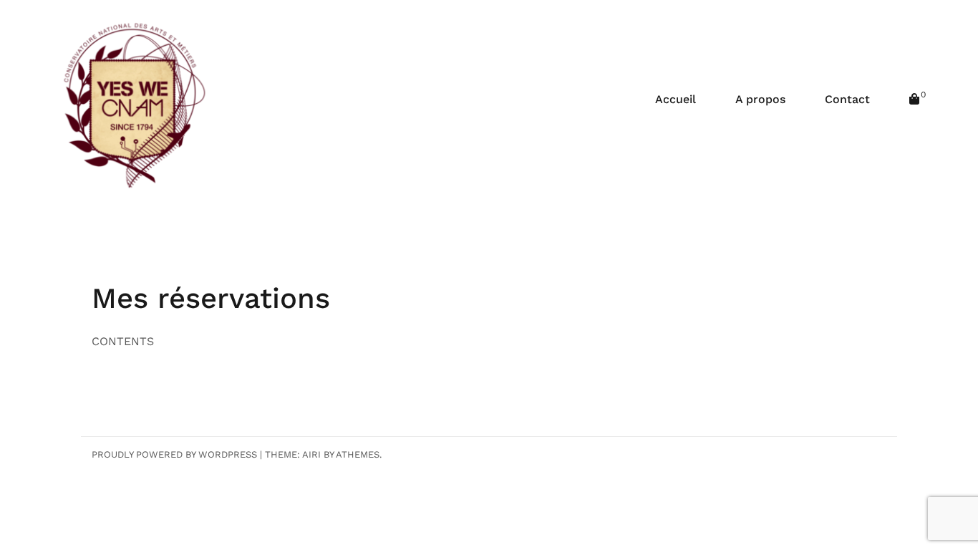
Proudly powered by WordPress (174, 454)
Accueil (675, 99)
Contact (847, 99)
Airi (311, 454)
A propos (760, 99)
